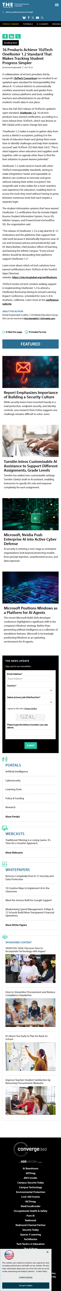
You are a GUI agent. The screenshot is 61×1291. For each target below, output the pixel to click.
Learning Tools (13, 789)
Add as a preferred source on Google (19, 12)
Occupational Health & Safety (30, 1211)
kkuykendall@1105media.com (39, 318)
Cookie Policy (41, 1271)
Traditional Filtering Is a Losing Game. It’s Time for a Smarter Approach (28, 841)
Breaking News (10, 42)
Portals (13, 765)
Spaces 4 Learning (30, 1234)
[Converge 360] (30, 1149)
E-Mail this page (14, 331)
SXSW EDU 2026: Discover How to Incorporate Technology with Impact (25, 950)
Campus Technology (30, 1187)
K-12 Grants (42, 24)
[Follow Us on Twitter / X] (33, 18)
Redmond (30, 1220)
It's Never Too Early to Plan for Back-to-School (26, 1037)
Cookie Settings (25, 1277)
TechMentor (30, 1239)
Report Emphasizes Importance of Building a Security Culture (31, 394)
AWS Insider (30, 1178)
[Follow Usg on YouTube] (37, 17)
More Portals (12, 816)
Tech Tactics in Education (30, 1244)
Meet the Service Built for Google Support (28, 900)
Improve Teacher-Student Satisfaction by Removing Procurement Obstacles (27, 1081)
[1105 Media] (30, 1161)
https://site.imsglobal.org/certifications (34, 277)
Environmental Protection (30, 1192)
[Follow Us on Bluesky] (24, 17)
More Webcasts (14, 852)
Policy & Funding (14, 798)
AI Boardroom (30, 1168)
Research (10, 807)
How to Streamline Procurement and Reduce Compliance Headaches (30, 993)
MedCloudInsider (30, 1206)
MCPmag (30, 1201)
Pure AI (31, 1215)
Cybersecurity (12, 780)
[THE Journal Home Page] (15, 5)
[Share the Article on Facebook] (5, 36)
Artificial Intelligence (16, 771)
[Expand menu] (56, 5)
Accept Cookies (25, 1285)
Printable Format (37, 331)
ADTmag (30, 1173)
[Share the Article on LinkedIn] (11, 36)
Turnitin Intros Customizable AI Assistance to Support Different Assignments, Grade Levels (31, 466)
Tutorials (28, 24)
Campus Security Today (30, 1182)
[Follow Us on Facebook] (28, 17)
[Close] (47, 1252)
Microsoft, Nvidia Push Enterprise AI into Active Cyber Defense (30, 539)
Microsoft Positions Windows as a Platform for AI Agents (30, 610)
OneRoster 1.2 (28, 112)
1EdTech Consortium (25, 78)
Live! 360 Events (30, 1196)
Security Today (30, 1229)
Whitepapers (17, 869)
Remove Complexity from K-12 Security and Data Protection (29, 877)
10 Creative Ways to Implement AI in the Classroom (27, 889)
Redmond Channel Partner (30, 1225)
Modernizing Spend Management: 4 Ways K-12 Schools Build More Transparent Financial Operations (29, 912)
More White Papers (16, 925)
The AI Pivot (30, 1248)
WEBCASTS (14, 833)
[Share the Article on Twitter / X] (18, 36)
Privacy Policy (30, 708)
